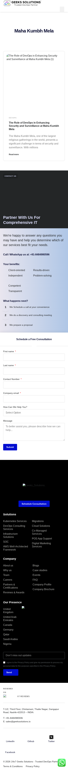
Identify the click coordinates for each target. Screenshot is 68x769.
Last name (8, 365)
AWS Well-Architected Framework (15, 548)
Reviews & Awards (13, 592)
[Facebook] (10, 748)
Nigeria (7, 644)
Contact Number (11, 379)
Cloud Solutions (41, 526)
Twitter (51, 741)
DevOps (13, 118)
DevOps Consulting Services (14, 527)
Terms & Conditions (13, 766)
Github (31, 741)
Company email (11, 393)
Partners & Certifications (10, 586)
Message (7, 421)
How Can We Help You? (15, 407)
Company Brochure (43, 589)
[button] (62, 9)
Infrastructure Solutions (10, 535)
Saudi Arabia (10, 639)
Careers (7, 579)
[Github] (31, 737)
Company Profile (42, 584)
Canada (7, 625)
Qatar (6, 634)
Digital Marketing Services (41, 545)
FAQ (35, 579)
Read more (14, 154)
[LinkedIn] (10, 737)
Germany (8, 629)
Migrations (38, 521)
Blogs (36, 565)
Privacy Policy (33, 766)
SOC (6, 541)
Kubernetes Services (15, 521)
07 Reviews (23, 696)
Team (6, 575)
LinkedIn (10, 741)
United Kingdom (8, 611)
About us (8, 565)
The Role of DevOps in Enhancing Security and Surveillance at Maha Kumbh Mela (34, 126)
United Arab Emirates (9, 619)
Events (36, 575)
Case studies (40, 570)
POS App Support (42, 538)
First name (9, 351)
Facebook (10, 752)
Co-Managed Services (39, 532)
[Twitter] (51, 737)
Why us (7, 570)
